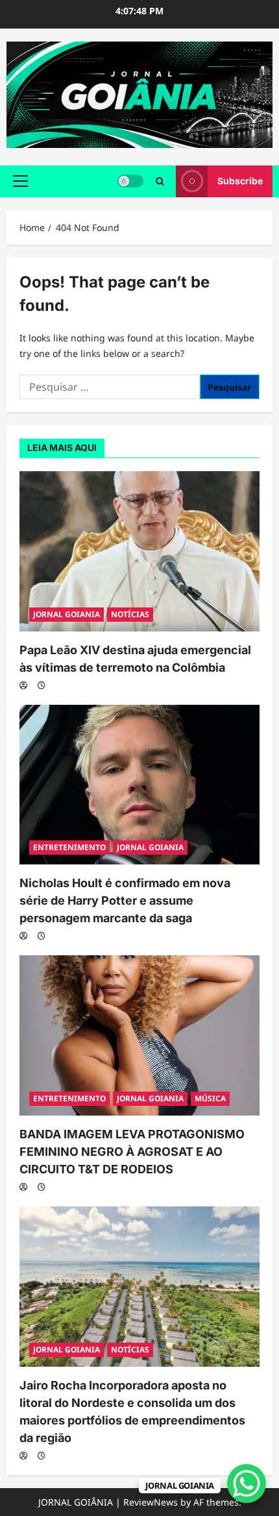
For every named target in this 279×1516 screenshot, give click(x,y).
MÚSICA (210, 1098)
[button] (20, 181)
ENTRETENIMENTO (69, 847)
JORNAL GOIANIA (66, 614)
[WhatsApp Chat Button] (246, 1483)
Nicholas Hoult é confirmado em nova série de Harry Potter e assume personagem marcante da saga (124, 900)
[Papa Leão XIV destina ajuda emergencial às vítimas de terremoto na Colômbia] (139, 551)
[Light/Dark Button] (130, 181)
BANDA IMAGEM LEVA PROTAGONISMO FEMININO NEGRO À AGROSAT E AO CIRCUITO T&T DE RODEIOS (132, 1151)
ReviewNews (150, 1502)
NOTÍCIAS (130, 614)
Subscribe (240, 180)
